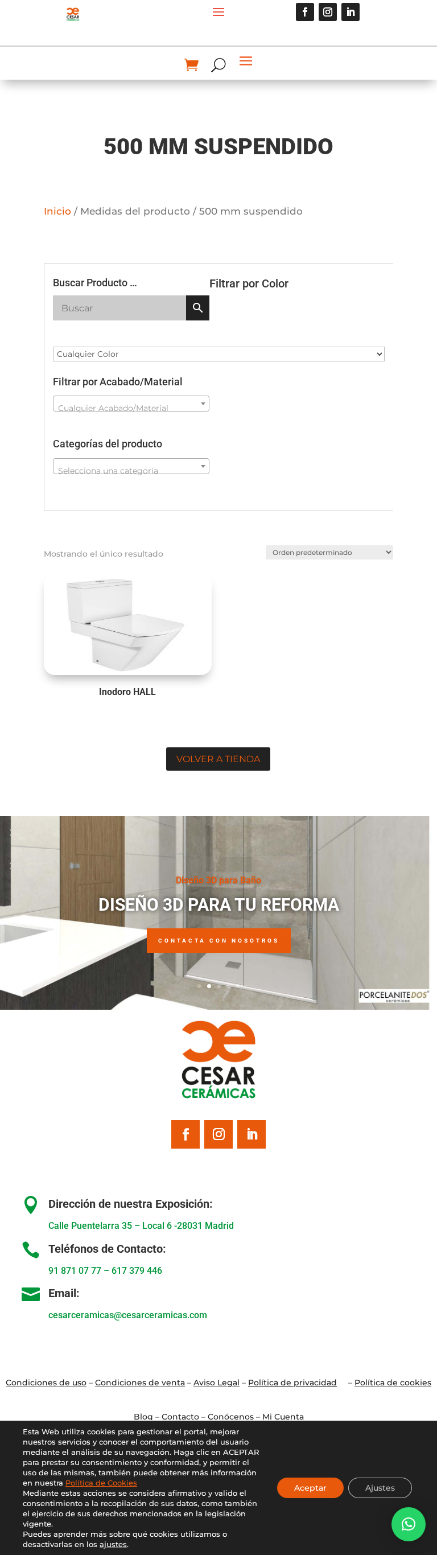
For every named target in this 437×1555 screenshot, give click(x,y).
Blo (143, 1417)
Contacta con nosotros (218, 940)
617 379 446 (137, 1270)
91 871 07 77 (74, 1270)
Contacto (180, 1417)
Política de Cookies (101, 1482)
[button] (408, 1524)
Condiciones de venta (140, 1382)
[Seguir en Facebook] (305, 12)
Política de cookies (392, 1382)
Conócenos (231, 1417)
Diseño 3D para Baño (218, 880)
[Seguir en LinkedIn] (350, 12)
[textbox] (131, 408)
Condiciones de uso (46, 1382)
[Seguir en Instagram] (328, 12)
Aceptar (310, 1488)
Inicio (57, 211)
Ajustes (380, 1488)
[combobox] (131, 404)
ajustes (113, 1544)
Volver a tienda (218, 759)
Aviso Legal (216, 1382)
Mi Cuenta (283, 1417)
